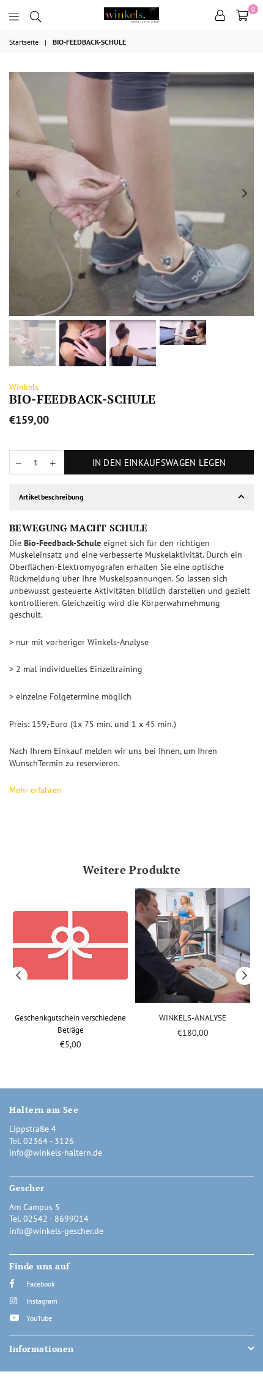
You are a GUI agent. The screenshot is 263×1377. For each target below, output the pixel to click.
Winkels (24, 387)
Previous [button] (18, 194)
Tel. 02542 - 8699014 (49, 1218)
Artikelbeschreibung (51, 496)
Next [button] (244, 194)
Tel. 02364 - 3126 (41, 1140)
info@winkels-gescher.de (56, 1230)
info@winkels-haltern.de (55, 1152)
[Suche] (35, 15)
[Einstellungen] (220, 15)
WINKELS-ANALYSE (192, 1018)
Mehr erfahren (35, 790)
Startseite (24, 41)
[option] (131, 194)
